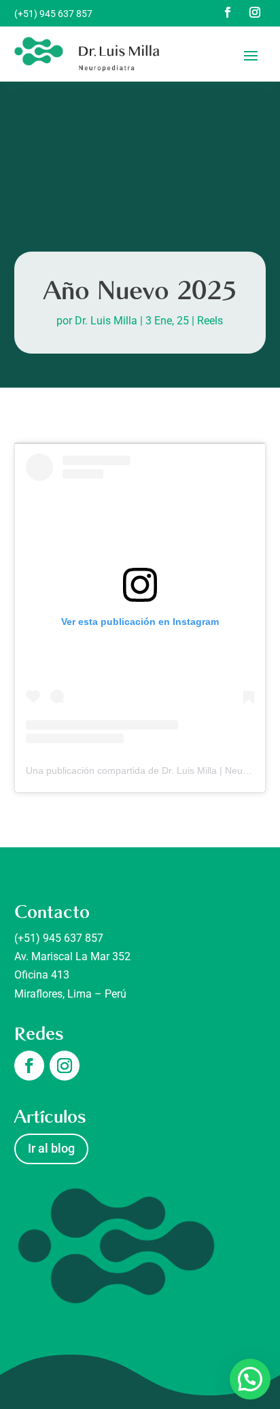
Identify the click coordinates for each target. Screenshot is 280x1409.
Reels (210, 320)
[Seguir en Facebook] (228, 12)
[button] (250, 1379)
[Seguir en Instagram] (255, 12)
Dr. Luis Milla (106, 320)
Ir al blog (51, 1148)
